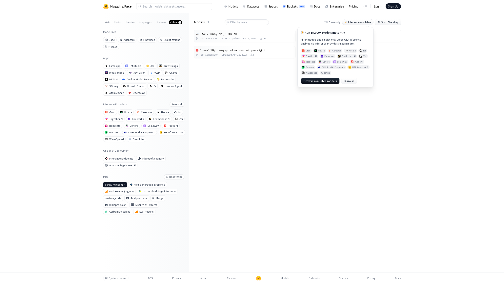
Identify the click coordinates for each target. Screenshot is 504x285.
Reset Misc (175, 177)
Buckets (295, 6)
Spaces (273, 6)
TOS (150, 278)
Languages (145, 22)
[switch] (326, 22)
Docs (317, 6)
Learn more (347, 43)
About (204, 278)
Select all (176, 104)
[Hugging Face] (258, 278)
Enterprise (337, 6)
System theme (117, 278)
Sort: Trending (389, 22)
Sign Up (393, 6)
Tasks (117, 22)
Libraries (130, 22)
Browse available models (320, 81)
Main (107, 22)
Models (233, 6)
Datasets (253, 6)
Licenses (161, 22)
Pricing (353, 6)
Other (175, 22)
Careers (231, 278)
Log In (378, 6)
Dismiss (349, 81)
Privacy (176, 278)
